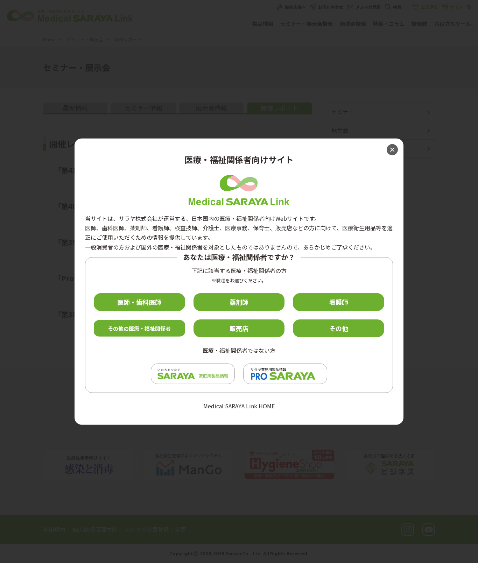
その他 (338, 328)
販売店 (239, 328)
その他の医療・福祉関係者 (139, 328)
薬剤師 (239, 302)
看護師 (338, 302)
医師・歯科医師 (139, 302)
